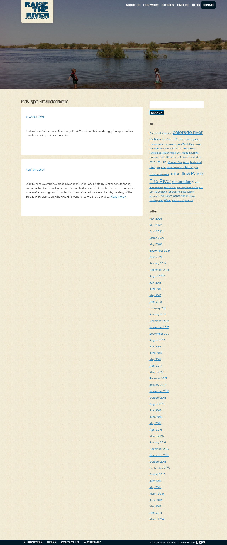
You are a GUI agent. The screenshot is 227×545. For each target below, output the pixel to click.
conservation (157, 144)
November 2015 (159, 455)
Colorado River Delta (166, 139)
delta (179, 144)
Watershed (178, 200)
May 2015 (155, 487)
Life (168, 157)
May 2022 (156, 225)
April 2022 (156, 231)
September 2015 (160, 468)
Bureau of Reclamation (161, 133)
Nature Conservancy (175, 168)
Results (195, 182)
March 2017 (157, 372)
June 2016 (156, 417)
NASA (186, 162)
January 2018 (158, 314)
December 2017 (159, 321)
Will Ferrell (189, 201)
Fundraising (155, 153)
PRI (196, 168)
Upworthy (154, 201)
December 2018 (159, 270)
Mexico (196, 157)
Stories (168, 5)
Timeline (183, 5)
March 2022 (157, 238)
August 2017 (157, 340)
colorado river (188, 132)
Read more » (118, 196)
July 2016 (155, 410)
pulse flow (180, 174)
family (192, 149)
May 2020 (156, 244)
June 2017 (156, 353)
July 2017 (155, 346)
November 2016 (159, 391)
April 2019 (156, 257)
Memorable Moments (181, 157)
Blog (196, 5)
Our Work (151, 5)
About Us (133, 5)
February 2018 (158, 308)
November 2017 (159, 327)
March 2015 (157, 493)
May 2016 (155, 423)
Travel (192, 196)
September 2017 (160, 334)
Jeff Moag (183, 153)
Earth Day (188, 144)
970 (193, 542)
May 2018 (155, 295)
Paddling (189, 167)
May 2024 (156, 218)
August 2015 (157, 474)
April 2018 (156, 302)
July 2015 (155, 481)
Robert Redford (170, 188)
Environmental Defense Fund (173, 148)
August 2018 (157, 276)
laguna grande (157, 157)
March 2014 (157, 519)
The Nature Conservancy (173, 196)
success (191, 192)
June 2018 (156, 289)
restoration (181, 181)
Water (167, 200)
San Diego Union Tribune (187, 188)
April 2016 (156, 429)
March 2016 (157, 436)
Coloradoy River (192, 139)
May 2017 (155, 359)
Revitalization (156, 187)
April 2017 (156, 366)
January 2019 (158, 263)
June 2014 (156, 500)
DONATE (208, 5)
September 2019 (160, 250)
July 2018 (155, 282)
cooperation (171, 145)
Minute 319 (158, 162)
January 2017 (158, 385)
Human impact (169, 153)
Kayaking (193, 153)
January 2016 (158, 442)
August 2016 (157, 404)
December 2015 (159, 449)
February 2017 (158, 378)
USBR (160, 201)
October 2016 (158, 398)
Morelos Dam (175, 162)
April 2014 (156, 513)
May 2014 (155, 506)
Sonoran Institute (176, 191)
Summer (154, 196)
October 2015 (158, 461)
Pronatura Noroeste (159, 174)
